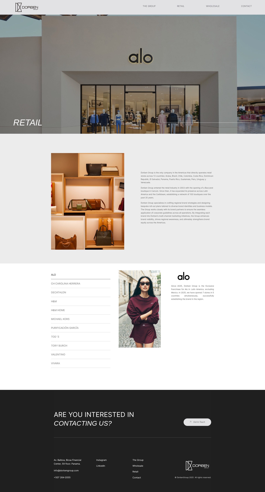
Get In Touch (199, 422)
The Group (149, 6)
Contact (246, 6)
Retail (180, 6)
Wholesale (213, 6)
